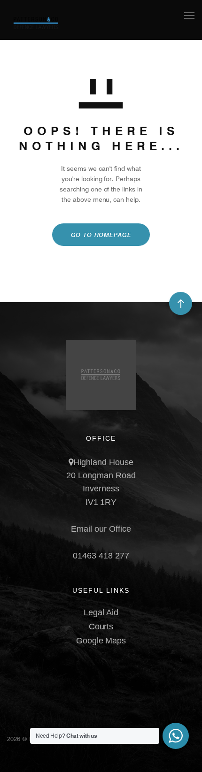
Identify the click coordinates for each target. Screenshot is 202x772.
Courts (101, 626)
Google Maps (101, 640)
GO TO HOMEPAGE (101, 234)
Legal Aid (101, 612)
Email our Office (101, 529)
